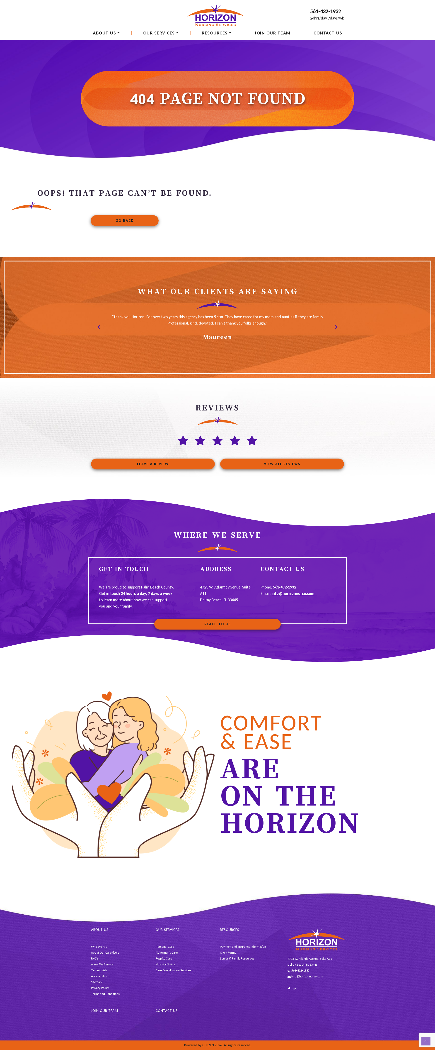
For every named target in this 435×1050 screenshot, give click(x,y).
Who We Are (99, 947)
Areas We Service (102, 964)
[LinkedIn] (295, 988)
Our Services (159, 33)
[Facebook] (289, 988)
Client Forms (228, 953)
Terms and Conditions (105, 994)
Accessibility (99, 976)
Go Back (124, 220)
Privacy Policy (100, 988)
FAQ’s (94, 958)
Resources (215, 33)
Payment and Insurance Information (243, 947)
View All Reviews (282, 464)
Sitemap (96, 982)
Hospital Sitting (165, 964)
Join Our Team (272, 33)
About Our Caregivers (105, 953)
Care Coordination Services (173, 970)
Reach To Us (217, 624)
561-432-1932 (325, 11)
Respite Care (164, 958)
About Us (104, 33)
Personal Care (165, 947)
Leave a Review (153, 464)
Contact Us (328, 33)
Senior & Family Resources (237, 958)
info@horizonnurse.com (293, 593)
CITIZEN (208, 1045)
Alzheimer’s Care (167, 953)
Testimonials (99, 970)
